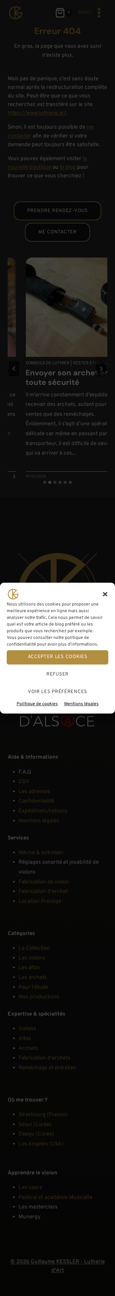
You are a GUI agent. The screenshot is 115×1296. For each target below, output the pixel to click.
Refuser (57, 674)
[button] (105, 594)
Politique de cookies (37, 704)
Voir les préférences (57, 692)
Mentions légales (81, 704)
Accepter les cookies (58, 657)
